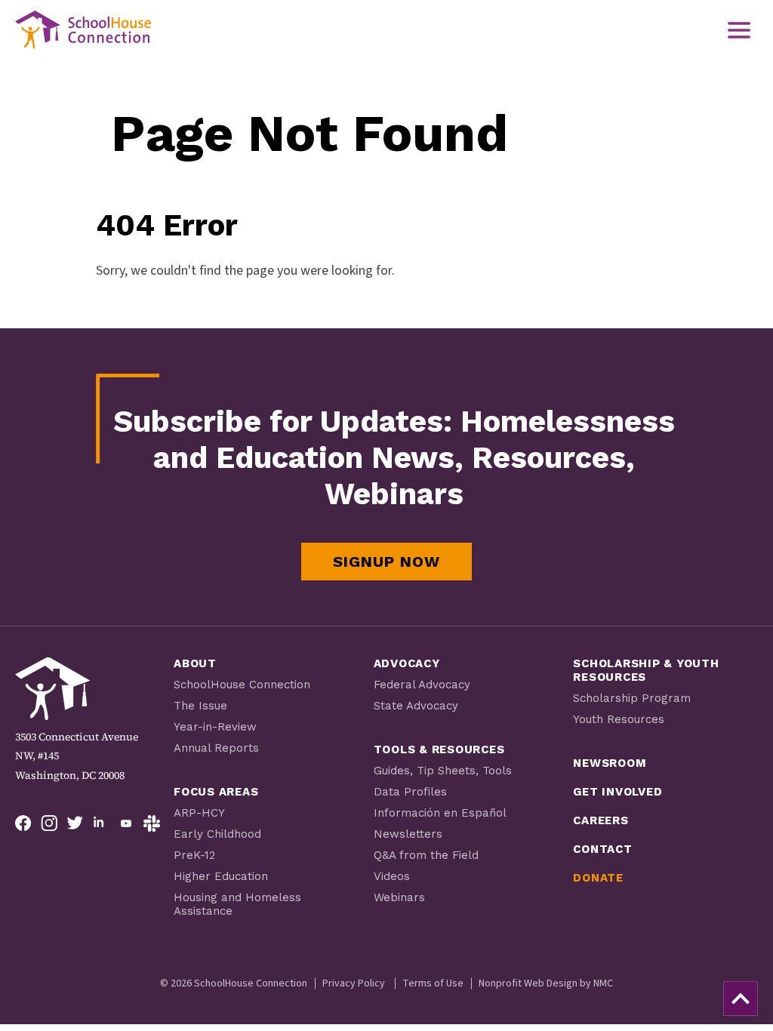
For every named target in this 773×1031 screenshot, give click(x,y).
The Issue (200, 705)
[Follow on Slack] (151, 823)
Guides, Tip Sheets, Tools (443, 770)
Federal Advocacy (422, 684)
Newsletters (408, 834)
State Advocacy (416, 705)
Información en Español (440, 813)
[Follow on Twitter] (74, 823)
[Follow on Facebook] (23, 823)
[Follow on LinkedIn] (100, 823)
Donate (598, 878)
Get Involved (617, 792)
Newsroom (609, 763)
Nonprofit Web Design (528, 983)
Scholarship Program (632, 698)
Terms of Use (432, 983)
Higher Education (221, 876)
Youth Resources (618, 719)
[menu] (739, 30)
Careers (600, 820)
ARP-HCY (199, 813)
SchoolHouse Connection (242, 684)
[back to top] (740, 998)
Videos (392, 876)
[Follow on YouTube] (126, 823)
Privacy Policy (353, 983)
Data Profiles (410, 792)
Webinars (399, 897)
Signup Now (386, 561)
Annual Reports (216, 748)
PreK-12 (194, 855)
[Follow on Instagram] (49, 823)
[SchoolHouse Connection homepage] (83, 30)
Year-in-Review (215, 727)
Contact (602, 849)
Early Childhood (217, 834)
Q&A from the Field (426, 855)
